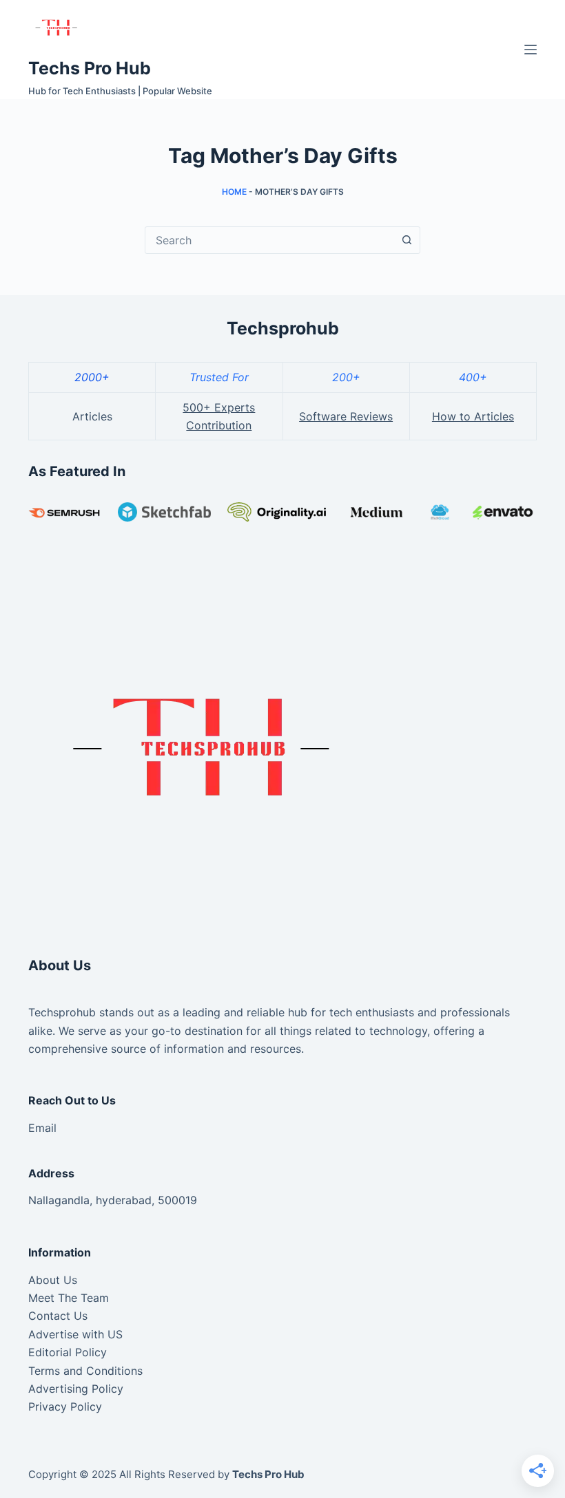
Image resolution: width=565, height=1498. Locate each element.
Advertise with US (75, 1334)
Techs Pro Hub (89, 68)
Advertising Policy (75, 1388)
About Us (52, 1280)
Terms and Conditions (85, 1371)
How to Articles (473, 416)
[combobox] (269, 240)
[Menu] (530, 49)
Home (234, 191)
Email (42, 1128)
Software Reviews (346, 416)
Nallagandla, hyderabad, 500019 (112, 1200)
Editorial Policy (67, 1352)
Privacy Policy (65, 1406)
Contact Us (58, 1316)
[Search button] (406, 240)
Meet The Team (68, 1298)
